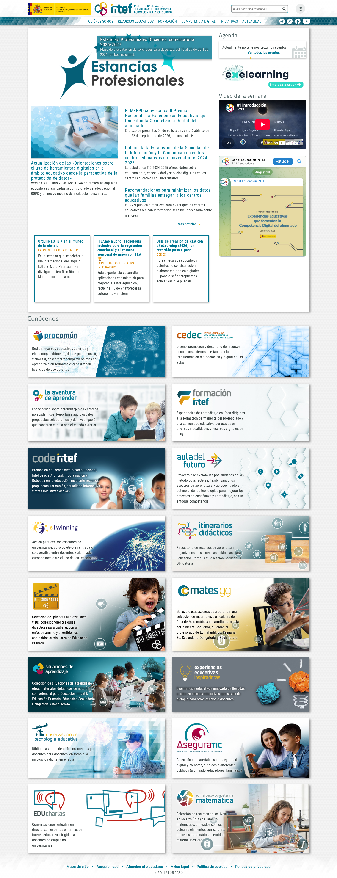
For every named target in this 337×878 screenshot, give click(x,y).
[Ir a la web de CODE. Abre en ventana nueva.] (55, 458)
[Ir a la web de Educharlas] (49, 803)
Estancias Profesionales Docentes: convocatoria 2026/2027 (147, 42)
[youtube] (307, 21)
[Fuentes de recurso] (300, 9)
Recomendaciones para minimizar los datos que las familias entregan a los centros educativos (168, 195)
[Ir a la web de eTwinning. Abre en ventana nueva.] (55, 527)
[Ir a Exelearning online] (262, 76)
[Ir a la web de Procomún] (55, 335)
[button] (114, 95)
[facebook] (298, 21)
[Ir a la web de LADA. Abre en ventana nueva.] (55, 395)
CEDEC (161, 255)
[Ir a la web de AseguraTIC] (199, 737)
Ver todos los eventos (264, 52)
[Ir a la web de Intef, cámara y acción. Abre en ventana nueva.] (46, 596)
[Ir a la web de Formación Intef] (204, 397)
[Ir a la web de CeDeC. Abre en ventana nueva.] (205, 334)
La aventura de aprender (58, 250)
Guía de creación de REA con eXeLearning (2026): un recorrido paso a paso (180, 245)
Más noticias (187, 224)
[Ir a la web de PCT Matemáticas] (205, 797)
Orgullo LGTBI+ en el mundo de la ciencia (60, 243)
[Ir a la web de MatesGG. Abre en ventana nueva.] (204, 593)
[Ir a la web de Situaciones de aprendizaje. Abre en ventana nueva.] (54, 669)
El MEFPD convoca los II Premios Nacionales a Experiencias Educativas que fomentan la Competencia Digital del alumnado (166, 118)
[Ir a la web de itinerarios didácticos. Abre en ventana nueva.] (205, 530)
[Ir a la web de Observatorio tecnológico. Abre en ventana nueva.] (55, 732)
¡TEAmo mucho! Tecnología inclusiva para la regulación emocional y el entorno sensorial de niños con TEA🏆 (119, 250)
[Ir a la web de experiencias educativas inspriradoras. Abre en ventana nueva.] (199, 671)
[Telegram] (282, 21)
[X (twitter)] (290, 21)
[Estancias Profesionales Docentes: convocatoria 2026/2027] (121, 65)
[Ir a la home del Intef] (133, 9)
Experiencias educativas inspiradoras (116, 265)
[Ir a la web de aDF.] (199, 460)
